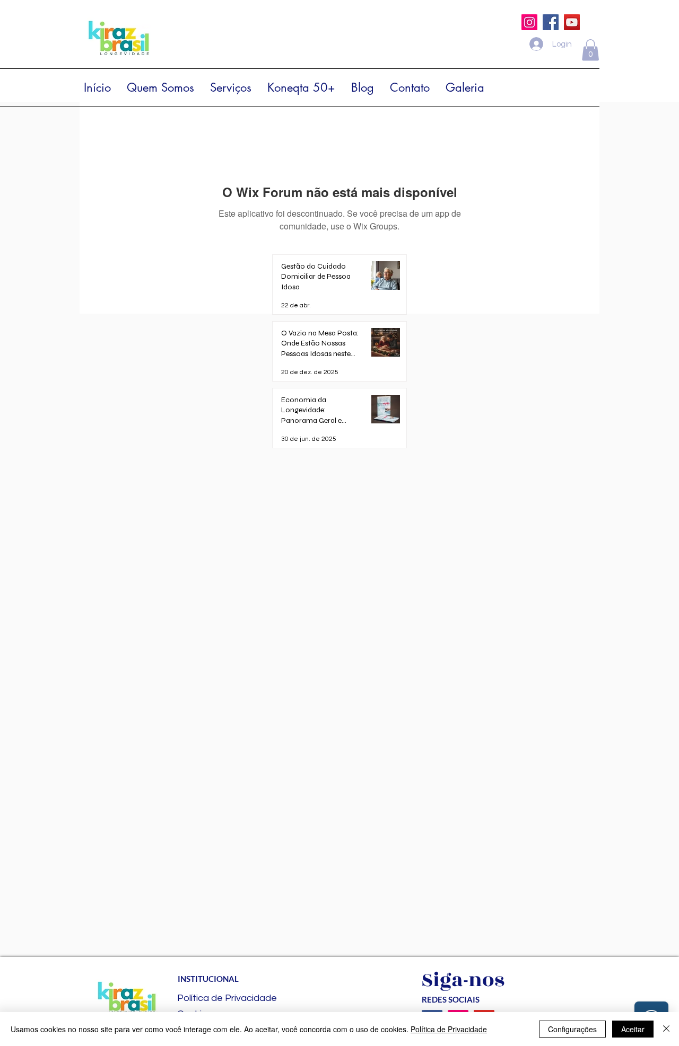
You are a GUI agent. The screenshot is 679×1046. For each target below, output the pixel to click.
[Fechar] (666, 1029)
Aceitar (633, 1029)
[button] (590, 50)
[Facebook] (551, 22)
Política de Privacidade (449, 1029)
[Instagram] (529, 22)
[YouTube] (572, 22)
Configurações (572, 1029)
